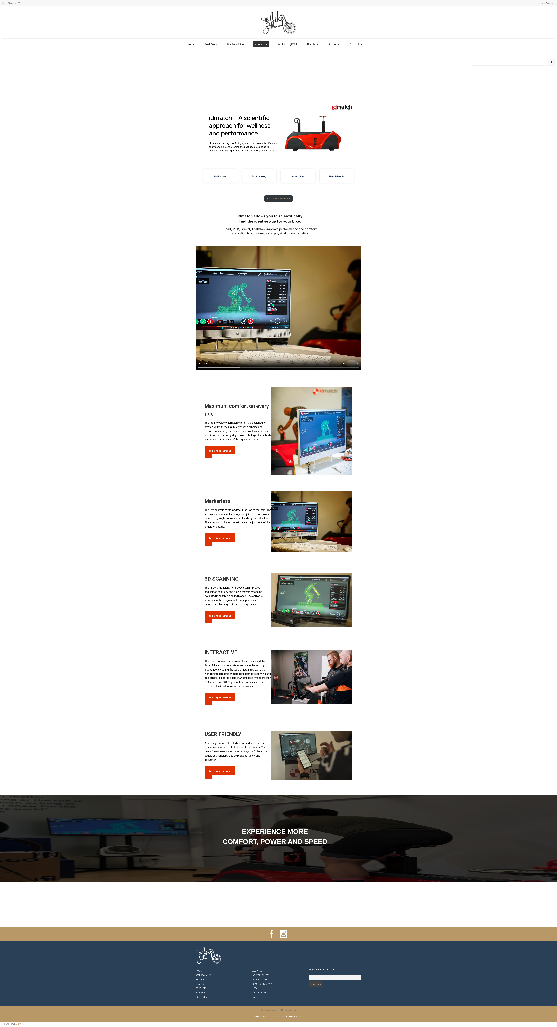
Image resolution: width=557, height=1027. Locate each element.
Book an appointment (278, 198)
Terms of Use (259, 992)
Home (191, 44)
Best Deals (211, 44)
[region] (278, 139)
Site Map (200, 992)
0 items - (14, 3)
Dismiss (20, 1024)
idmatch (259, 44)
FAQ (254, 997)
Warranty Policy (261, 979)
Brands (311, 44)
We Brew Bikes (235, 44)
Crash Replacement (263, 984)
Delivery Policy (260, 975)
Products (334, 44)
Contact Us (356, 44)
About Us (257, 971)
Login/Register (547, 3)
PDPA (254, 988)
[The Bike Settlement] (278, 22)
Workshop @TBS (287, 44)
